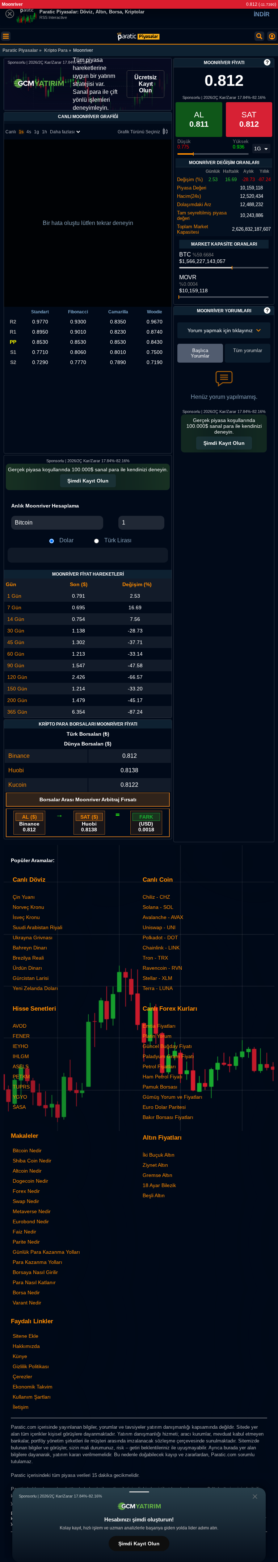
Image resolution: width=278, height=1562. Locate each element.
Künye (20, 1356)
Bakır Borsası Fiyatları (168, 1117)
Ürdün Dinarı (27, 968)
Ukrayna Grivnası (32, 937)
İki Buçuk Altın (158, 1155)
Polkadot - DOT (160, 937)
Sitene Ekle (25, 1336)
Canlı (10, 131)
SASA (19, 1107)
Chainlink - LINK (161, 948)
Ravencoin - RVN (162, 968)
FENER (21, 1036)
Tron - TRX (155, 958)
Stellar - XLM (157, 978)
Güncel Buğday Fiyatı (167, 1046)
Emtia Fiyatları (159, 1026)
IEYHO (20, 1046)
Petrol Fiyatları (159, 1066)
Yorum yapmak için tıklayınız (220, 330)
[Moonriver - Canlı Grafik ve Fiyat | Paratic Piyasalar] (138, 36)
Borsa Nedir (26, 1292)
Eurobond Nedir (31, 1221)
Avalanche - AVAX (163, 917)
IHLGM (21, 1056)
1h (44, 131)
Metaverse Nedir (32, 1211)
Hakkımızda (26, 1346)
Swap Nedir (26, 1201)
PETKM (21, 1076)
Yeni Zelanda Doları (35, 988)
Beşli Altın (154, 1195)
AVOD (19, 1026)
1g (36, 131)
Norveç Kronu (28, 907)
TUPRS (21, 1087)
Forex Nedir (26, 1191)
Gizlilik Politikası (31, 1366)
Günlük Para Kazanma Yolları (46, 1252)
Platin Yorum (157, 1036)
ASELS (21, 1066)
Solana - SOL (158, 907)
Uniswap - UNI (159, 927)
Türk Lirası (117, 540)
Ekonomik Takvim (32, 1387)
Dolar (66, 540)
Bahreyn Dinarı (30, 948)
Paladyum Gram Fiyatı (168, 1056)
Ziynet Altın (155, 1165)
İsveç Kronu (26, 917)
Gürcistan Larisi (31, 978)
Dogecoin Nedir (30, 1181)
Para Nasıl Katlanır (34, 1282)
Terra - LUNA (158, 988)
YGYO (20, 1097)
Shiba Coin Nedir (32, 1161)
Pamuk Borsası (160, 1087)
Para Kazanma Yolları (37, 1262)
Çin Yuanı (24, 897)
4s (28, 131)
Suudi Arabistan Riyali (37, 927)
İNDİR (262, 14)
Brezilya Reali (28, 958)
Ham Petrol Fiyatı (162, 1076)
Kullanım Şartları (32, 1397)
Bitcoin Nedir (27, 1150)
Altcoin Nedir (27, 1171)
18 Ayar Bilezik (159, 1185)
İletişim (21, 1407)
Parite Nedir (26, 1242)
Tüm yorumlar (247, 350)
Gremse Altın (157, 1175)
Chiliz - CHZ (156, 897)
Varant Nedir (27, 1303)
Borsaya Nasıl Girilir (35, 1272)
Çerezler (22, 1376)
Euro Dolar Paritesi (164, 1107)
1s (21, 131)
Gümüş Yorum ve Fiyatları (172, 1097)
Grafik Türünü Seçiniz (139, 131)
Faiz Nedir (24, 1232)
